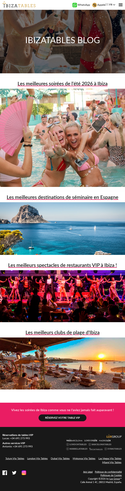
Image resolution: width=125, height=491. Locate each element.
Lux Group (114, 479)
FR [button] (111, 4)
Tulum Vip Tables (14, 458)
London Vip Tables (37, 458)
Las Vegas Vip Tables (109, 458)
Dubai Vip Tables (60, 458)
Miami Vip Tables (111, 462)
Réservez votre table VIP (62, 418)
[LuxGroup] (114, 436)
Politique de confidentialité (108, 472)
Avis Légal (88, 472)
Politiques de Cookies (111, 475)
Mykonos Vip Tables (84, 458)
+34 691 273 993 (20, 438)
